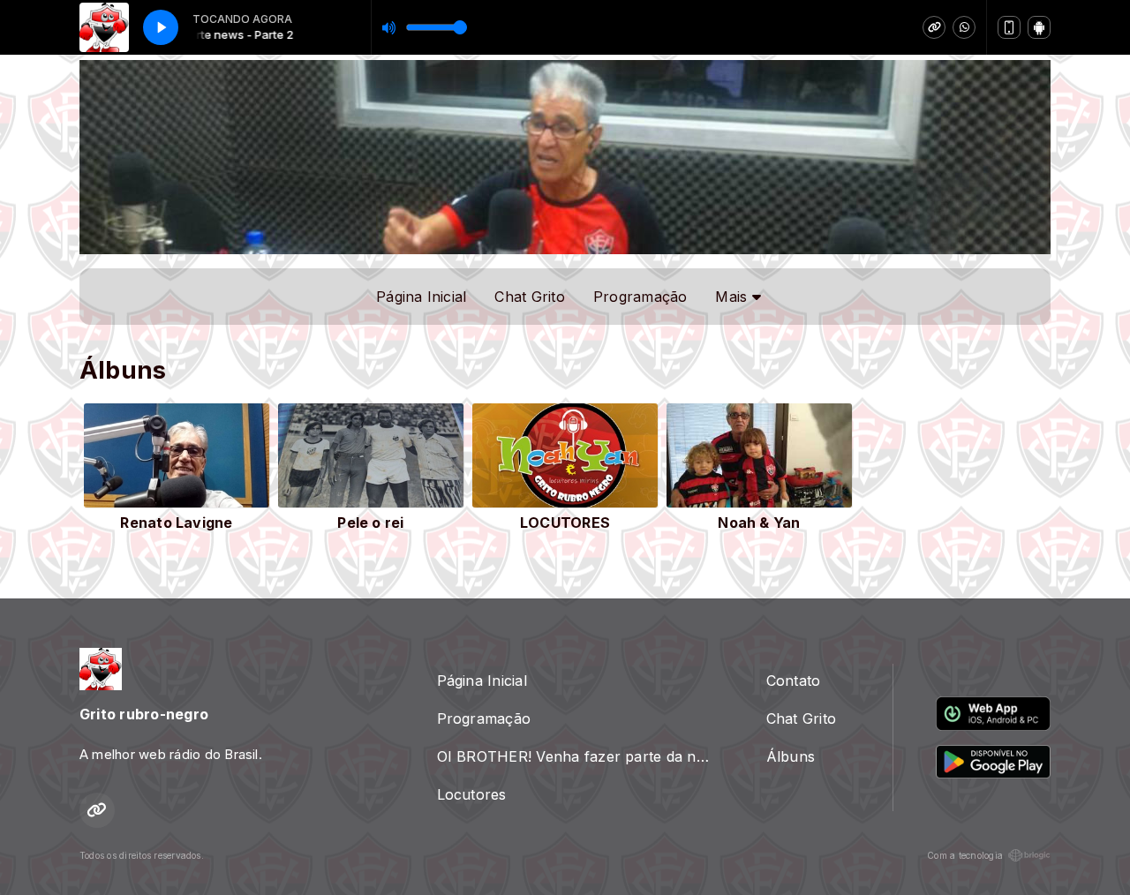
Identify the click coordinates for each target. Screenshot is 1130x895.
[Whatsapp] (964, 27)
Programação (640, 296)
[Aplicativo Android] (1039, 27)
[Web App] (1009, 27)
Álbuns (790, 756)
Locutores (472, 794)
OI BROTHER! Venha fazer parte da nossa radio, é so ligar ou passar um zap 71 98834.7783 (580, 756)
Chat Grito (529, 296)
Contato (793, 680)
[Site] (934, 27)
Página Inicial (421, 296)
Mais (733, 296)
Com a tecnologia (965, 855)
